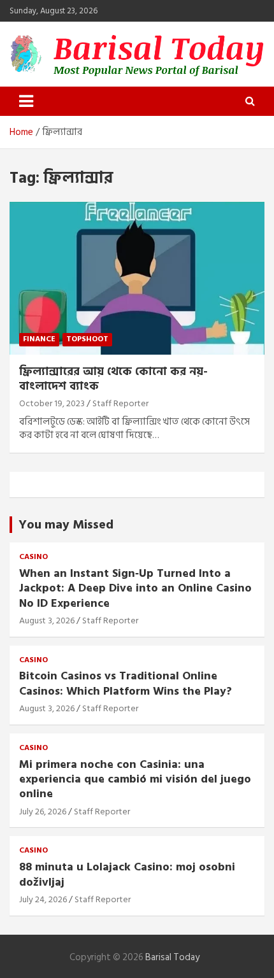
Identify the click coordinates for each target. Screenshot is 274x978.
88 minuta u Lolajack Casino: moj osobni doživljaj (127, 874)
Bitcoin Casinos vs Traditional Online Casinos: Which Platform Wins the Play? (125, 683)
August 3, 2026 (47, 620)
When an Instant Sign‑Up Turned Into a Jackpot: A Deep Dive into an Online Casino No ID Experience (135, 588)
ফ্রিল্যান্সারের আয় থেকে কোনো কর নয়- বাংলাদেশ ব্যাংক (113, 378)
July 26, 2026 (42, 811)
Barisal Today (172, 957)
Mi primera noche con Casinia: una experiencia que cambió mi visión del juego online (135, 779)
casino (33, 557)
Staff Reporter (120, 403)
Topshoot (87, 339)
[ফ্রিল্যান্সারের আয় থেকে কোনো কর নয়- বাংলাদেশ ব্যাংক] (137, 278)
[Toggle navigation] (26, 101)
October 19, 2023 (52, 403)
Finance (39, 339)
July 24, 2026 (43, 899)
